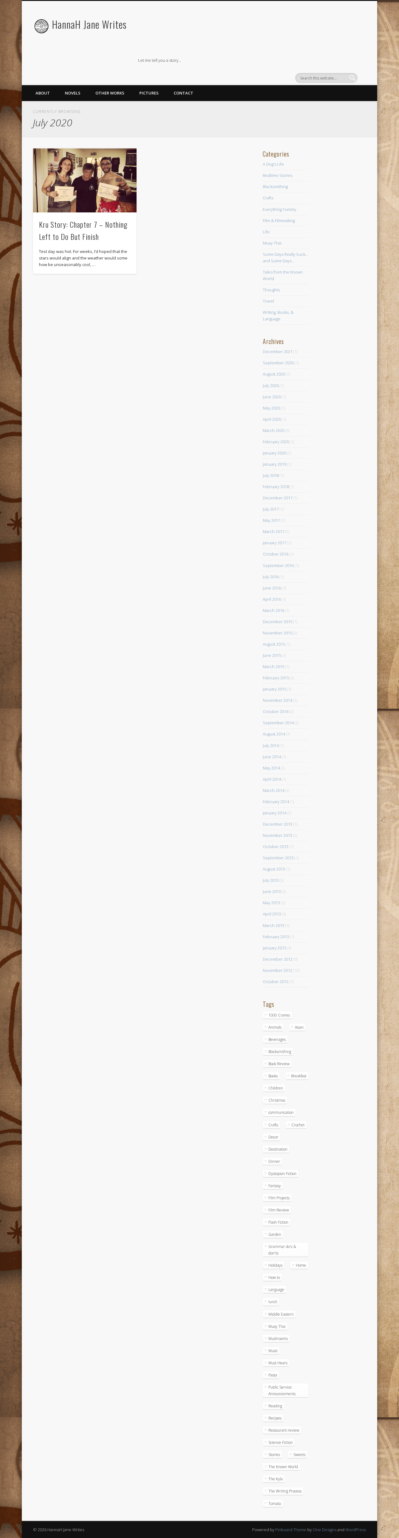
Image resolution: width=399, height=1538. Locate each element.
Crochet (298, 1125)
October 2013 (275, 846)
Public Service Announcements (282, 1390)
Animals (274, 1027)
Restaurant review (283, 1430)
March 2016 (273, 610)
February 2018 (276, 486)
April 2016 (272, 599)
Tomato (274, 1503)
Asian (299, 1027)
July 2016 (271, 577)
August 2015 (274, 644)
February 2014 (276, 801)
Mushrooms (278, 1338)
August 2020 (274, 374)
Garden (274, 1234)
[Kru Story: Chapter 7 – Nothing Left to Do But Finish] (85, 180)
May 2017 (271, 520)
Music (273, 1350)
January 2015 (274, 689)
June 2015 (272, 655)
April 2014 (272, 779)
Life (266, 232)
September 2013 (278, 858)
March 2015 (273, 666)
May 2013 (271, 902)
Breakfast (298, 1076)
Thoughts (271, 290)
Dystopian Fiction (282, 1173)
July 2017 (271, 509)
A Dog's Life (273, 164)
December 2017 (277, 498)
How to (274, 1277)
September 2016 (278, 565)
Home (301, 1265)
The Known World (283, 1466)
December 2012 (277, 959)
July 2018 (271, 475)
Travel (268, 301)
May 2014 (271, 768)
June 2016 (272, 588)
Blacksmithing (275, 186)
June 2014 (272, 756)
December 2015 (277, 621)
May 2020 (271, 408)
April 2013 (272, 914)
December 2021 (277, 351)
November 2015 (277, 633)
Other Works (109, 93)
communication (281, 1112)
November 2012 (277, 970)
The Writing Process (284, 1491)
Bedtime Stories (277, 175)
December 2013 (277, 824)
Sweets (299, 1454)
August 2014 (274, 734)
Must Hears (277, 1363)
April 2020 (272, 419)
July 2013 (271, 880)
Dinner (274, 1161)
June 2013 (272, 891)
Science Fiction (280, 1442)
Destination (277, 1149)
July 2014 (271, 745)
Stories (274, 1454)
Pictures (149, 93)
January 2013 (274, 948)
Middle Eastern (281, 1314)
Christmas (276, 1100)
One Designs (324, 1529)
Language (276, 1289)
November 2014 (277, 700)
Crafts (268, 198)
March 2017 (273, 531)
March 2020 (273, 430)
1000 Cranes (279, 1015)
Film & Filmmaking (279, 220)
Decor (273, 1137)
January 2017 (274, 543)
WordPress (355, 1529)
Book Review (279, 1063)
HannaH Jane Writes (89, 24)
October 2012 (275, 981)
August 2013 (274, 869)
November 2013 (277, 835)
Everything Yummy (279, 209)
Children (275, 1088)
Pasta (272, 1375)
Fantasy (274, 1185)
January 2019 (274, 464)
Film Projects (279, 1198)
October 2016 (275, 554)
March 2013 (273, 925)
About (43, 93)
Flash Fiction (278, 1222)
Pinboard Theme (290, 1529)
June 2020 (272, 397)
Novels (72, 93)
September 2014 (278, 722)
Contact (183, 93)
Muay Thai (272, 243)
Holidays (275, 1265)
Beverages (277, 1039)
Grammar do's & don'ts (282, 1250)
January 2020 (274, 453)
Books (273, 1076)
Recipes (274, 1418)
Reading (275, 1406)
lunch (272, 1301)
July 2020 (271, 385)
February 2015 (276, 678)
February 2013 (276, 936)
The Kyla (275, 1479)
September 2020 (278, 363)
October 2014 (275, 711)
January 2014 (274, 813)
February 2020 (276, 441)
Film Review (278, 1210)
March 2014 (273, 790)
